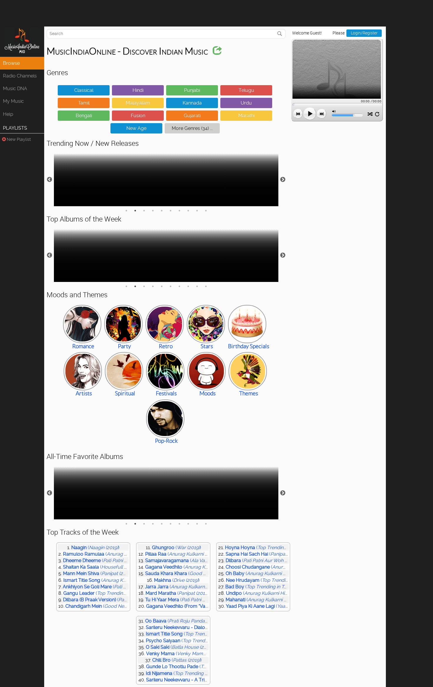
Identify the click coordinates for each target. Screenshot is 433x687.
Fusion (138, 115)
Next (283, 180)
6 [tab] (170, 211)
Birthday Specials (248, 346)
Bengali (84, 115)
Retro (166, 346)
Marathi (246, 115)
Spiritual (125, 393)
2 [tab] (135, 211)
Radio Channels (20, 76)
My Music (13, 101)
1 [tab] (126, 211)
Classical (83, 90)
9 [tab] (197, 211)
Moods (207, 393)
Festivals (166, 393)
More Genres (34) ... (192, 128)
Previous (49, 180)
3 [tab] (144, 211)
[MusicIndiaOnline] (22, 41)
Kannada (192, 103)
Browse (11, 63)
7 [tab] (179, 211)
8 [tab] (188, 211)
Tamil (84, 103)
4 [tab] (153, 211)
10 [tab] (206, 211)
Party (124, 346)
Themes (248, 393)
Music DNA (15, 88)
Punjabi (192, 90)
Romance (83, 346)
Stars (207, 346)
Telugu (246, 90)
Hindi (138, 90)
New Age (136, 128)
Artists (84, 393)
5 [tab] (162, 211)
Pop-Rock (166, 441)
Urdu (246, 103)
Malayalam (138, 103)
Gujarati (192, 115)
